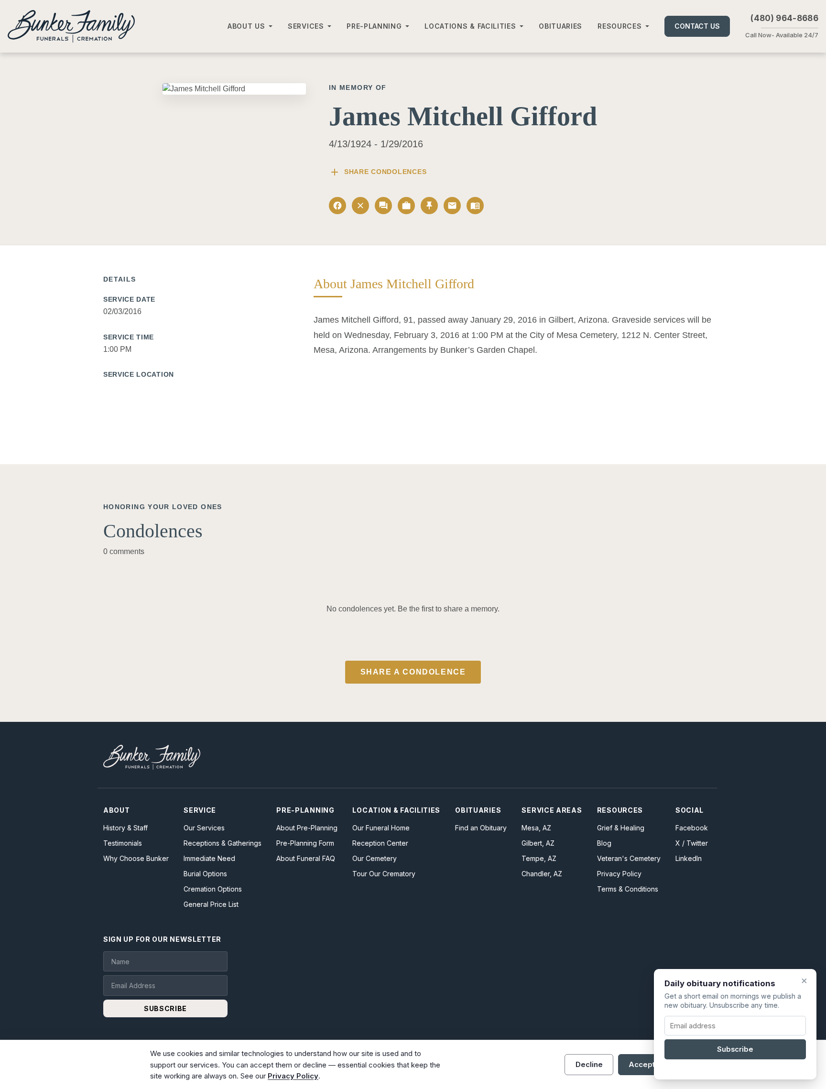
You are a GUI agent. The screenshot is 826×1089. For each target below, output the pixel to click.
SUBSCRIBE (165, 1008)
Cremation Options (213, 889)
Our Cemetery (374, 858)
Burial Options (205, 874)
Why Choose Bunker (136, 858)
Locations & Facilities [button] (470, 26)
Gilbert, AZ (538, 843)
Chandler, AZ (542, 874)
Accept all (647, 1064)
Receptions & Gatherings (222, 843)
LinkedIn (688, 858)
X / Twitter (691, 843)
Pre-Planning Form (305, 843)
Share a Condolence (413, 672)
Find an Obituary (481, 828)
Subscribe (735, 1049)
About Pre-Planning (306, 828)
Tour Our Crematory (383, 874)
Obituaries (560, 26)
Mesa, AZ (536, 828)
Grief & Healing (620, 828)
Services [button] (306, 26)
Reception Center (380, 843)
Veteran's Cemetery (629, 858)
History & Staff (125, 828)
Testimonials (122, 843)
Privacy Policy (619, 874)
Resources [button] (619, 26)
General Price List (211, 904)
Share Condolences (377, 172)
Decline (589, 1064)
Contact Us (697, 26)
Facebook (691, 828)
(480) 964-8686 (784, 18)
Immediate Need (209, 858)
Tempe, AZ (539, 858)
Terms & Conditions (627, 889)
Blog (604, 843)
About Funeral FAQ (305, 858)
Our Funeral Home (381, 828)
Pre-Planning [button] (374, 26)
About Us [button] (246, 26)
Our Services (204, 828)
